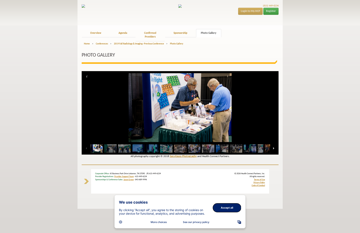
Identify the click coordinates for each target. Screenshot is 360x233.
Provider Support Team (124, 176)
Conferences (102, 44)
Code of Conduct (258, 185)
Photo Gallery (208, 33)
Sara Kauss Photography (183, 156)
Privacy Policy (259, 182)
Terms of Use (259, 180)
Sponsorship (180, 33)
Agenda (123, 33)
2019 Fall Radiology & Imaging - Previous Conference (139, 44)
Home (87, 44)
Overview (95, 33)
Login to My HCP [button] (250, 11)
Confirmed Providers (150, 35)
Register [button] (271, 11)
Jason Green (129, 180)
